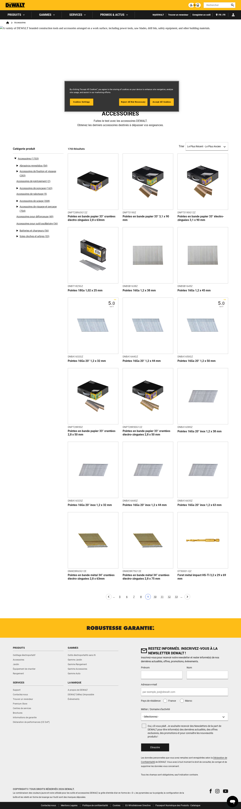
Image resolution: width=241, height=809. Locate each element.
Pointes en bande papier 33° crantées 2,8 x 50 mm (91, 432)
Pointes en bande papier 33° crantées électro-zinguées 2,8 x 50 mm (146, 432)
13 (177, 597)
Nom (189, 667)
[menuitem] (16, 14)
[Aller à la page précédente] (109, 597)
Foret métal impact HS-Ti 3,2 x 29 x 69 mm (201, 576)
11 (163, 597)
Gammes (45, 14)
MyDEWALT (158, 15)
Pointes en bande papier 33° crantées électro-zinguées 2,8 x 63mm (91, 218)
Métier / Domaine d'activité (155, 709)
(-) (15, 158)
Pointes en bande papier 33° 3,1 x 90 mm (146, 218)
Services (75, 14)
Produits (14, 14)
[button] (211, 791)
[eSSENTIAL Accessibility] (194, 5)
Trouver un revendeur (178, 15)
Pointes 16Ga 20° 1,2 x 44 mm (142, 361)
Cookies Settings (81, 102)
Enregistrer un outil (201, 15)
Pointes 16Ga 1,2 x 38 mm (139, 290)
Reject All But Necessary (133, 102)
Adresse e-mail (149, 684)
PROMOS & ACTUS (112, 14)
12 (170, 597)
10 (156, 597)
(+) (17, 165)
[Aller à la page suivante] (187, 597)
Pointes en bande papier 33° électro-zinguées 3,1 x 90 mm (200, 218)
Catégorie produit (24, 148)
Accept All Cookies (162, 102)
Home (7, 23)
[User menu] (233, 15)
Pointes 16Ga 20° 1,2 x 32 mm (87, 361)
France (172, 700)
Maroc (188, 700)
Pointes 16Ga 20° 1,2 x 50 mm (196, 361)
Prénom (145, 667)
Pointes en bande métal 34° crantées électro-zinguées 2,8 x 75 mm (146, 576)
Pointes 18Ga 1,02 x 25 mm (85, 290)
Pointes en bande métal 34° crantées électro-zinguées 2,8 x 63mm (91, 576)
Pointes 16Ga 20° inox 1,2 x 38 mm (199, 431)
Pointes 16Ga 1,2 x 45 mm (194, 290)
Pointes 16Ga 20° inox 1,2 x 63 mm (199, 505)
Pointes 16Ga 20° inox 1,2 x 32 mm (90, 505)
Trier (181, 146)
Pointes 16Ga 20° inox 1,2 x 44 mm (145, 505)
